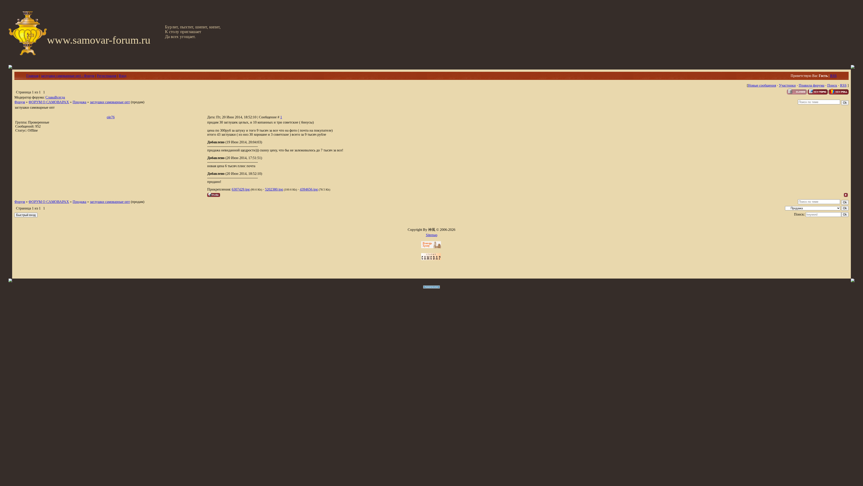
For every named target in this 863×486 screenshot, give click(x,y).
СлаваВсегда (55, 97)
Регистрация (106, 76)
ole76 (111, 117)
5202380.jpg (274, 189)
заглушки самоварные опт (110, 102)
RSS (833, 76)
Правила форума (811, 85)
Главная (32, 76)
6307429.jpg (241, 189)
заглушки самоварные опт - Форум (67, 76)
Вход (122, 76)
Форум (19, 102)
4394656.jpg (309, 189)
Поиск (832, 85)
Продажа (79, 102)
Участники (787, 85)
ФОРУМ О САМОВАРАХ (49, 102)
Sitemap (431, 235)
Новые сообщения (762, 85)
